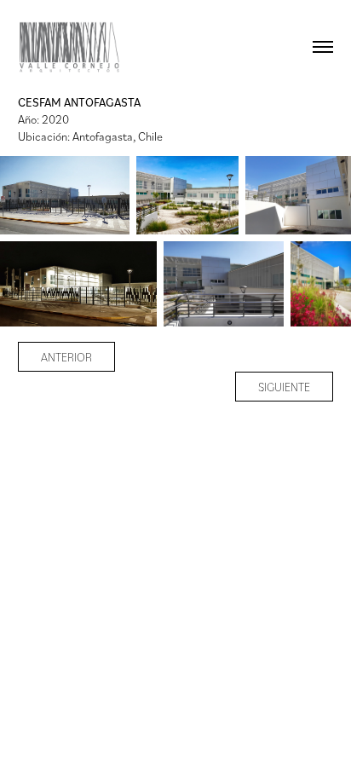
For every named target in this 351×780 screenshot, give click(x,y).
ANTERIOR (66, 357)
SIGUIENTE (284, 386)
